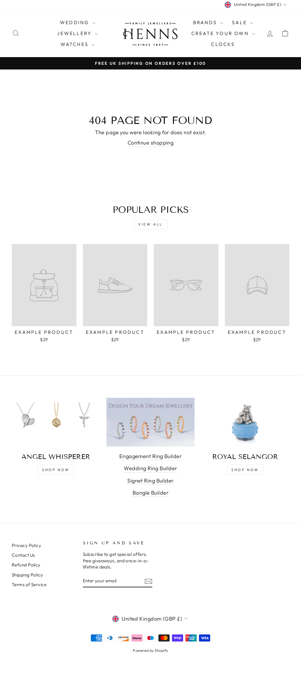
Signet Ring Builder (150, 480)
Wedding (75, 22)
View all (150, 224)
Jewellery (75, 33)
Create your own (220, 33)
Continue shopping (151, 142)
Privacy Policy (26, 545)
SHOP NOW (56, 470)
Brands (206, 22)
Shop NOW (245, 470)
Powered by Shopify (150, 650)
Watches (76, 44)
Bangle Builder (150, 492)
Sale (240, 22)
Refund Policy (26, 565)
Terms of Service (29, 584)
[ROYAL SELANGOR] (245, 422)
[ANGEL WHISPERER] (56, 422)
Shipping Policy (27, 575)
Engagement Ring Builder (150, 456)
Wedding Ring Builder (150, 468)
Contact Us (23, 555)
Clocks (223, 44)
